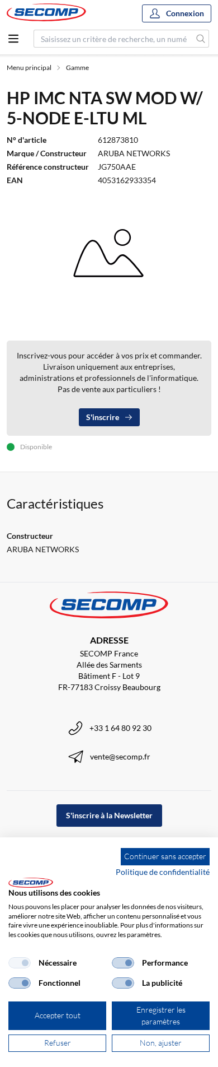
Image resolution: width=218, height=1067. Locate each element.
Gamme (77, 67)
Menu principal (29, 67)
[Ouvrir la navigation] (13, 38)
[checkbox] (19, 962)
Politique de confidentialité (163, 872)
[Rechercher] (201, 39)
